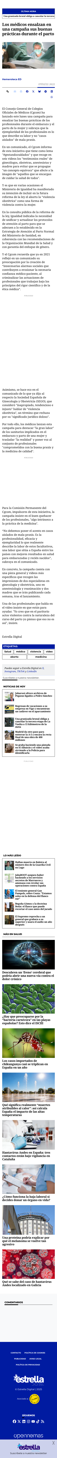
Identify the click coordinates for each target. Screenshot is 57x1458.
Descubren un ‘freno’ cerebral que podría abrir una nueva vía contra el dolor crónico (28, 975)
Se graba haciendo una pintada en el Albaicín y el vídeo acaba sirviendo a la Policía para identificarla (32, 748)
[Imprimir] (21, 91)
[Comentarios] (8, 91)
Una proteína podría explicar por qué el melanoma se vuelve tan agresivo (25, 1241)
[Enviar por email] (15, 91)
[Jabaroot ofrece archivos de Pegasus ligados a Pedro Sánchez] (9, 696)
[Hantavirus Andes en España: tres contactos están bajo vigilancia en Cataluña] (28, 1134)
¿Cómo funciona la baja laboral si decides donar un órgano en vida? (26, 1198)
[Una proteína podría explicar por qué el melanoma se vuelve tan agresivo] (28, 1220)
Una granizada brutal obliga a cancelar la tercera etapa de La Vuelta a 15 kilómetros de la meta (32, 722)
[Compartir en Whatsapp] (52, 97)
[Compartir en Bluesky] (39, 91)
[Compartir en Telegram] (46, 91)
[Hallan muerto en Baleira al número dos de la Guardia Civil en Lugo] (9, 865)
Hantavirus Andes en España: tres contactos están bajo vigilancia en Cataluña (26, 1156)
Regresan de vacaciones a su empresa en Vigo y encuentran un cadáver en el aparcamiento (33, 708)
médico (20, 651)
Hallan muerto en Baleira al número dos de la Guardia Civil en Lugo (33, 865)
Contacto (16, 1353)
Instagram (10, 671)
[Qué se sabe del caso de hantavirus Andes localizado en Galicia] (28, 1264)
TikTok (21, 671)
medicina (41, 657)
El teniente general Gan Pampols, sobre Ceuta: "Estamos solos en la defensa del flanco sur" (33, 894)
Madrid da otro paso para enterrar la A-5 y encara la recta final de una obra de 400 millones (33, 735)
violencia (35, 651)
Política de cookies (35, 1353)
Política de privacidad (28, 1365)
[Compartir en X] (33, 91)
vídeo (49, 651)
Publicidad (20, 1359)
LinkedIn (32, 671)
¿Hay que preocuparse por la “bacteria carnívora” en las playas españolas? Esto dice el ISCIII (26, 1019)
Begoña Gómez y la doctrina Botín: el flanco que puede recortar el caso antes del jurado (33, 906)
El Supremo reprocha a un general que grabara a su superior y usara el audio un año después (33, 920)
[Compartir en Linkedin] (52, 91)
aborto (14, 657)
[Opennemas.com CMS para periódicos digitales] (28, 1439)
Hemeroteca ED (12, 79)
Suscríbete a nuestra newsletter (21, 678)
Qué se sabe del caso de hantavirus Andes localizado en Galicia (26, 1283)
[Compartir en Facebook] (27, 91)
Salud (7, 651)
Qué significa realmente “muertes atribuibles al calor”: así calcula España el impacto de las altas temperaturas (26, 1110)
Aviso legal (35, 1359)
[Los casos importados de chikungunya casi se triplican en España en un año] (28, 1043)
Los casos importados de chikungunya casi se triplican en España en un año (25, 1064)
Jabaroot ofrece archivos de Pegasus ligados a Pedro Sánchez (33, 694)
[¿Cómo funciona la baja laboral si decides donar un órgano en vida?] (28, 1179)
